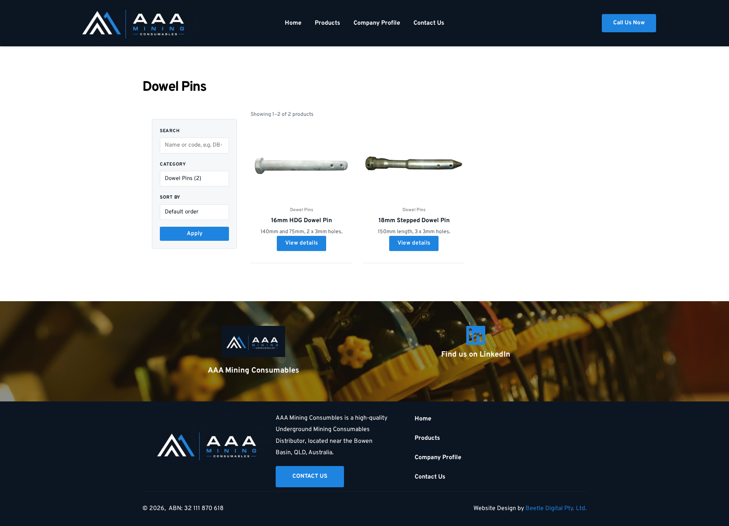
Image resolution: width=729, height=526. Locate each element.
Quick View (301, 196)
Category (173, 164)
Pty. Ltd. (575, 508)
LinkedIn (495, 355)
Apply (194, 233)
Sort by (170, 197)
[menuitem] (293, 23)
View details (301, 243)
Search (170, 131)
